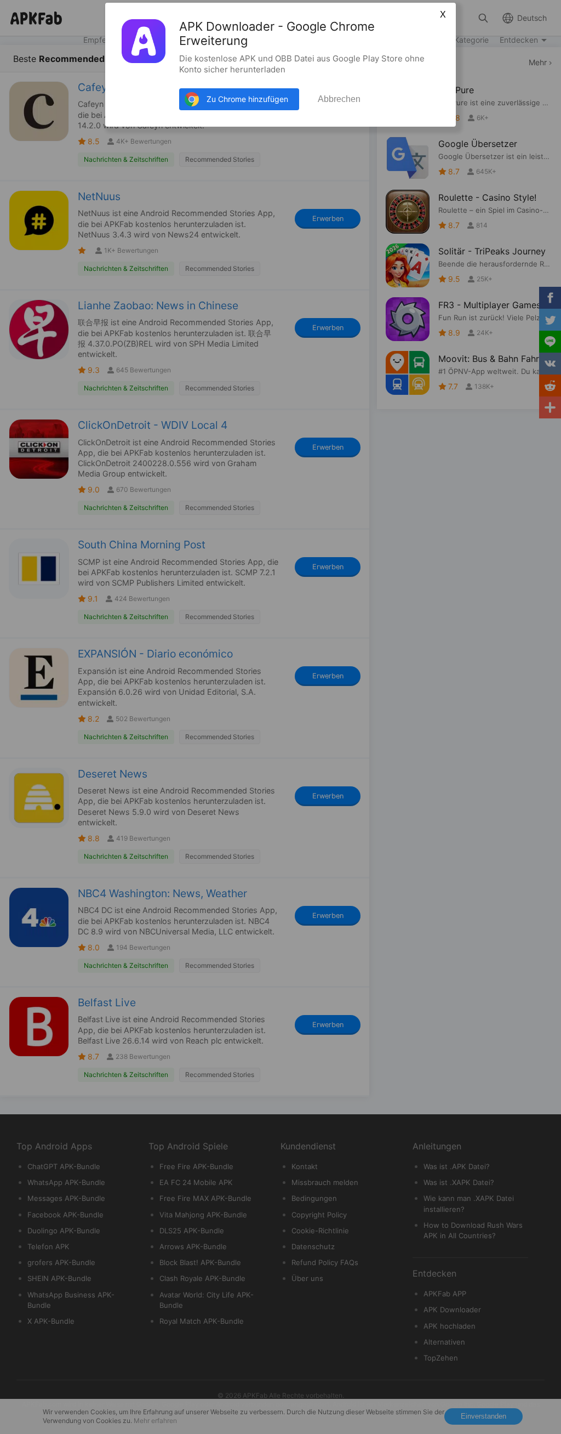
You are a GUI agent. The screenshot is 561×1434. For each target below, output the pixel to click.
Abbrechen (339, 99)
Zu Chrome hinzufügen (247, 99)
